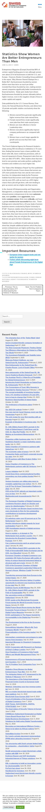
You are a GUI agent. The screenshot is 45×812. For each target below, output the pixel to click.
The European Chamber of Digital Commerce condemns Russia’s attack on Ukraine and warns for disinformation (23, 503)
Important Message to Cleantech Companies (23, 642)
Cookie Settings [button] (9, 807)
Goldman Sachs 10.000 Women (17, 588)
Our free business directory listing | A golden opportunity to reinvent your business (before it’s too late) (23, 582)
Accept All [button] (20, 807)
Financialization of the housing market (20, 632)
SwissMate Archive (12, 734)
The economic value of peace (17, 452)
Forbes (32, 277)
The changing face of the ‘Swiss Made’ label (22, 338)
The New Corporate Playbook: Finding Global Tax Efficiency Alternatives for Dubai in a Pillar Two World (23, 350)
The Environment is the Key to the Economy (22, 622)
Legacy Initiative (11, 471)
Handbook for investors (14, 771)
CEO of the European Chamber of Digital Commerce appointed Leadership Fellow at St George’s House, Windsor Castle (23, 568)
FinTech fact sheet (12, 768)
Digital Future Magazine (14, 612)
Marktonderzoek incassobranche (18, 496)
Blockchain (15, 273)
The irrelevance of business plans (18, 405)
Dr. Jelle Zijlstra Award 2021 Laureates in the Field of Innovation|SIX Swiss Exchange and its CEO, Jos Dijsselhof (24, 550)
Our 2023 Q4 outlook (13, 409)
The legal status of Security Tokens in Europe (23, 709)
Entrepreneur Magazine (18, 277)
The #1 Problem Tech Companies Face (20, 664)
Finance (23, 273)
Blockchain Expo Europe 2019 (17, 696)
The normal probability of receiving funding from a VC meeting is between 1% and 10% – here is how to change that (22, 394)
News (30, 273)
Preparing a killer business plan (17, 439)
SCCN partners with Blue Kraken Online (21, 459)
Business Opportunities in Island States (21, 400)
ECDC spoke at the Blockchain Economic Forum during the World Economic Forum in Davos (22, 602)
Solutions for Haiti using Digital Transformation (24, 721)
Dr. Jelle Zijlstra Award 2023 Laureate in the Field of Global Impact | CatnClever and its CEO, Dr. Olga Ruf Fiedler (22, 429)
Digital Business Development (17, 719)
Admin (16, 65)
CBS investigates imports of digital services (22, 528)
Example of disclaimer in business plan (20, 422)
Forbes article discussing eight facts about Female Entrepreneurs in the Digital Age (26, 262)
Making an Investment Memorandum (19, 434)
